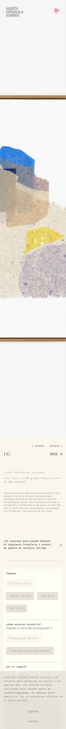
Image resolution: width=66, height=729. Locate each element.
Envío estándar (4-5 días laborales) (30, 650)
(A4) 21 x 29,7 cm (20, 595)
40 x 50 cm (16, 608)
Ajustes (33, 721)
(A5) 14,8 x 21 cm (20, 583)
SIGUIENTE (54, 446)
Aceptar (33, 711)
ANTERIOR (39, 446)
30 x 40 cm (47, 595)
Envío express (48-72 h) (24, 638)
